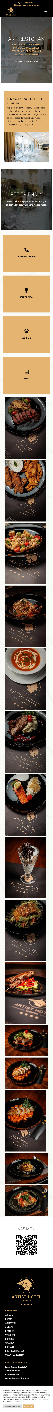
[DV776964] (25, 772)
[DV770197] (26, 1183)
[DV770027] (25, 1023)
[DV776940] (25, 709)
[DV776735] (25, 521)
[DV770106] (26, 1088)
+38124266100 (27, 3)
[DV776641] (25, 960)
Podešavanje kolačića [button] (12, 1406)
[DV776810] (25, 583)
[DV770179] (25, 898)
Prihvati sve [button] (28, 1406)
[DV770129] (25, 1151)
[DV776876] (25, 646)
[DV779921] (26, 1215)
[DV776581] (25, 458)
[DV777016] (25, 835)
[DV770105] (26, 1055)
